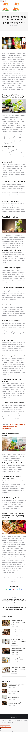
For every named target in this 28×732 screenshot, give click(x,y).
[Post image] (6, 623)
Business (5, 39)
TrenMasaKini (14, 717)
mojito (15, 581)
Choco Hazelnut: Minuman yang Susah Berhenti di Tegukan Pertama (18, 650)
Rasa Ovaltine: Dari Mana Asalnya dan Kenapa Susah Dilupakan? (18, 669)
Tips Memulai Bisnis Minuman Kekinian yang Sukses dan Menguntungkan (13, 426)
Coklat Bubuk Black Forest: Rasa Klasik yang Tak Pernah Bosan (18, 631)
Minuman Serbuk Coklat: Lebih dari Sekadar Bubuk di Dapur (18, 622)
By (18, 577)
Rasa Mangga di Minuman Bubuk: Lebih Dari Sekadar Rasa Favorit (18, 659)
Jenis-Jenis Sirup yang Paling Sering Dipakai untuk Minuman (18, 641)
